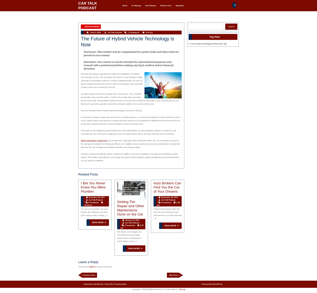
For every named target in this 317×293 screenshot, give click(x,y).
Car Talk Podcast (115, 32)
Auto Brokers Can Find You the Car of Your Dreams (167, 187)
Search (231, 27)
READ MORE (100, 223)
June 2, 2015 (95, 32)
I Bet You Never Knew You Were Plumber (93, 187)
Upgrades (180, 6)
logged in (92, 267)
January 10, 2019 (132, 220)
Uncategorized (92, 27)
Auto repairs (150, 6)
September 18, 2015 (169, 197)
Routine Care (165, 6)
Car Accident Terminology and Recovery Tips (208, 44)
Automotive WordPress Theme (96, 284)
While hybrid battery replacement (94, 141)
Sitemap (182, 289)
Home (124, 6)
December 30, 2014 (97, 197)
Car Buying (136, 6)
